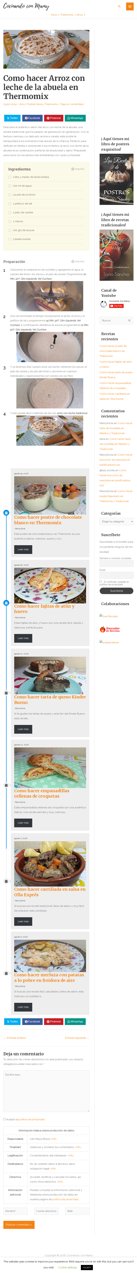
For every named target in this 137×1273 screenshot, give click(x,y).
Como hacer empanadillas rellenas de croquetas (41, 793)
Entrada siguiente (77, 1037)
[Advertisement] (116, 79)
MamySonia (20, 529)
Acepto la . (25, 1119)
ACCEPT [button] (87, 1267)
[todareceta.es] (109, 642)
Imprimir (79, 168)
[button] (119, 6)
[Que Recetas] (109, 616)
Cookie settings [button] (67, 1267)
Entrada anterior (15, 1037)
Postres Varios (35, 104)
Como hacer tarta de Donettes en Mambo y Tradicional (116, 428)
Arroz (22, 104)
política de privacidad (32, 1119)
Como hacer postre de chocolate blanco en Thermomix (48, 520)
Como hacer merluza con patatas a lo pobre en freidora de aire (49, 977)
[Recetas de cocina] (110, 629)
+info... (54, 1138)
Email (102, 570)
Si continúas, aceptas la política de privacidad (114, 583)
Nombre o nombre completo (115, 558)
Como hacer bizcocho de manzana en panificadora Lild (116, 459)
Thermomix (51, 104)
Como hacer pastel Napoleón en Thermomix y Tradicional (116, 496)
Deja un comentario (72, 104)
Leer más (23, 549)
